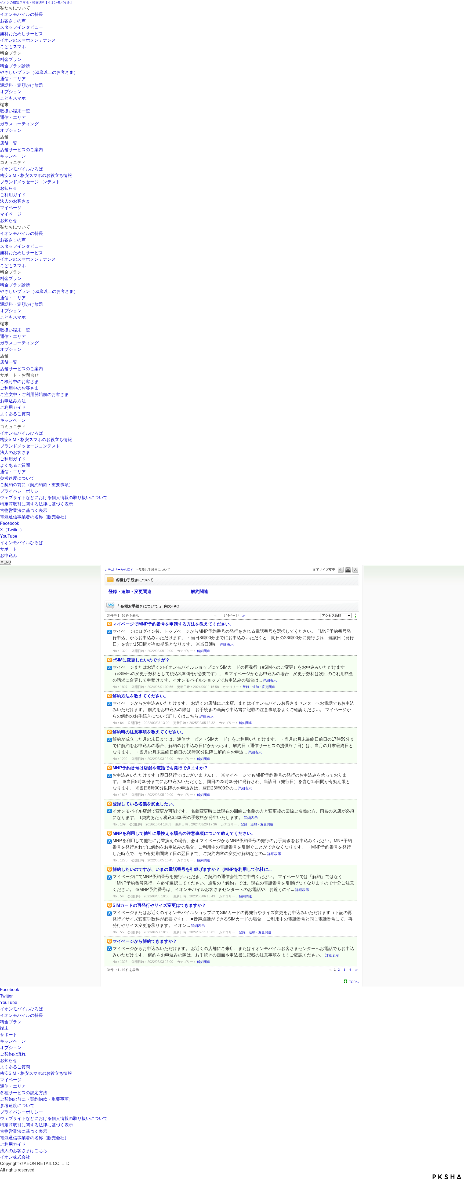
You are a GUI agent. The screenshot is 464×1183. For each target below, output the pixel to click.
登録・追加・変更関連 (129, 591)
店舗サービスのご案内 (21, 149)
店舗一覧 (8, 143)
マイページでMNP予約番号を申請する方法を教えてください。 (173, 624)
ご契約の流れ (13, 1054)
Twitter (6, 996)
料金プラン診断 (15, 66)
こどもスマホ (13, 46)
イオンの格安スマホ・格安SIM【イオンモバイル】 (36, 2)
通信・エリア (13, 79)
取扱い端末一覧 (15, 111)
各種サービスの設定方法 (23, 1092)
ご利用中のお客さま (19, 388)
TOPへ (354, 982)
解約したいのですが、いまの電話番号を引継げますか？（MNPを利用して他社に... (192, 869)
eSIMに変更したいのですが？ (141, 660)
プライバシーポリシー (21, 491)
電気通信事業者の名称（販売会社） (34, 517)
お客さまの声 (13, 21)
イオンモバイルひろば (21, 169)
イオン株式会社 (15, 1157)
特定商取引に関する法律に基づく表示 (36, 504)
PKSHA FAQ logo (447, 1176)
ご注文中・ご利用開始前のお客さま (34, 394)
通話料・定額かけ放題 (21, 85)
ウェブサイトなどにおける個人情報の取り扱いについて (53, 497)
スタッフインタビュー (21, 27)
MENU (6, 562)
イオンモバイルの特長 (21, 14)
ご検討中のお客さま (19, 381)
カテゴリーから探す (118, 570)
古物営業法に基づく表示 (23, 510)
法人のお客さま (15, 201)
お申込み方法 (13, 401)
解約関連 (199, 591)
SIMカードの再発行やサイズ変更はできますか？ (159, 905)
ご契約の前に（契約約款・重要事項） (36, 484)
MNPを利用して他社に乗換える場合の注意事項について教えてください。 (184, 833)
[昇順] (355, 614)
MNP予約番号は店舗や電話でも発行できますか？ (160, 768)
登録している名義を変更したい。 (145, 804)
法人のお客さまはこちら (23, 1150)
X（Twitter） (12, 529)
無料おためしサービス (21, 33)
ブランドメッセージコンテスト (30, 182)
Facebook (9, 523)
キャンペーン (13, 156)
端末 (4, 1028)
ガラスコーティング (19, 124)
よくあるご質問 (15, 414)
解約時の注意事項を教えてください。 (149, 732)
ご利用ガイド (13, 194)
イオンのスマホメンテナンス (28, 40)
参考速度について (17, 478)
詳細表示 (227, 644)
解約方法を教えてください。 (140, 696)
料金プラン (10, 59)
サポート (8, 1034)
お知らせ (8, 188)
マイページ (10, 207)
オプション (10, 91)
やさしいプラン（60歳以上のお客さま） (39, 72)
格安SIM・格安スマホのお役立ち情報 (36, 175)
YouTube (8, 536)
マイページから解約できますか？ (145, 941)
